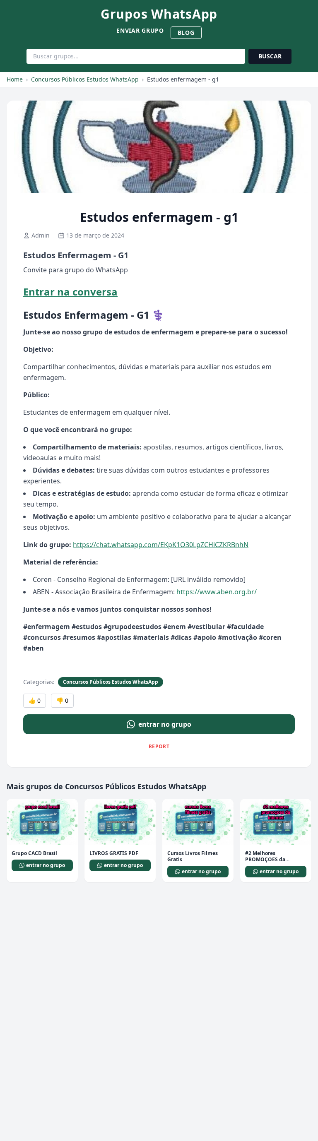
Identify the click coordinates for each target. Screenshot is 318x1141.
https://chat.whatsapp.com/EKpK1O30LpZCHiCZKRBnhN (160, 544)
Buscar (270, 56)
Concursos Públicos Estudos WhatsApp (85, 79)
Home (15, 79)
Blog (186, 32)
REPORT (159, 746)
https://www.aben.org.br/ (216, 591)
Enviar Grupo (140, 30)
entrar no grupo (164, 724)
